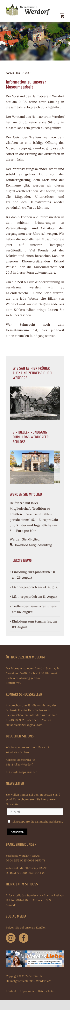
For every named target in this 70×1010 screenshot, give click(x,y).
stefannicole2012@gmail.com (24, 725)
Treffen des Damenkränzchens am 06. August (34, 609)
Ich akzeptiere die (37, 821)
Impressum (27, 991)
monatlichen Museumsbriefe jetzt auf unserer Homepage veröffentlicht (35, 244)
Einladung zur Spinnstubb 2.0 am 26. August (33, 574)
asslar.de (11, 905)
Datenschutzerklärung (49, 821)
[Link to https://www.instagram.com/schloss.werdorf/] (11, 938)
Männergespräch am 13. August (34, 596)
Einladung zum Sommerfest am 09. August (34, 624)
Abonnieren (17, 831)
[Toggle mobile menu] (62, 12)
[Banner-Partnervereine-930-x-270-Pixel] (35, 952)
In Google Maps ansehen (21, 772)
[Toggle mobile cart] (62, 16)
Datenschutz (45, 991)
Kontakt (11, 991)
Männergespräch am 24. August (35, 587)
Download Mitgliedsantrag (32, 545)
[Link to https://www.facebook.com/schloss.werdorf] (23, 938)
